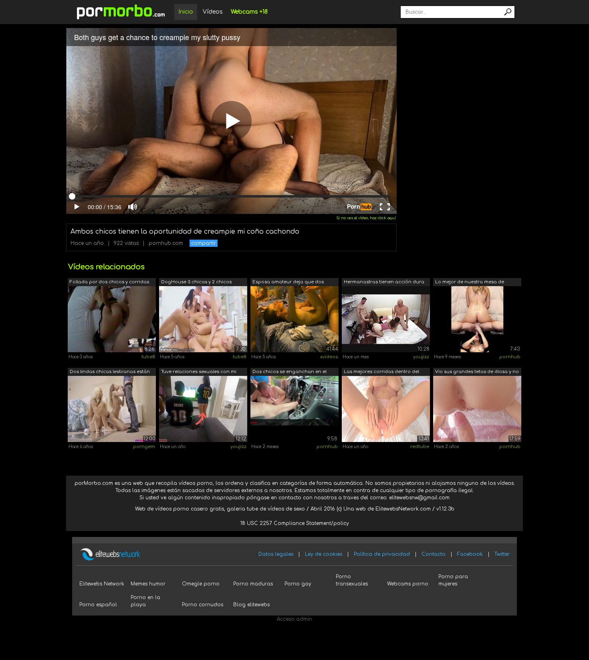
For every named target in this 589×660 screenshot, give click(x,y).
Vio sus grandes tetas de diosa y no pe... (477, 372)
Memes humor (148, 584)
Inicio (185, 12)
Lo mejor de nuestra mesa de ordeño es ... (469, 282)
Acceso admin (294, 619)
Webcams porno (407, 584)
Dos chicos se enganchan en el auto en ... (289, 372)
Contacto (434, 554)
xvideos (329, 356)
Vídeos (213, 12)
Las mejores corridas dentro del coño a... (381, 372)
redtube (419, 446)
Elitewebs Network (101, 584)
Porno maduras (253, 584)
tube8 (148, 356)
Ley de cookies (323, 554)
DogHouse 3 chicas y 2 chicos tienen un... (196, 282)
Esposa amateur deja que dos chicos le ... (288, 282)
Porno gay (297, 584)
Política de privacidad (382, 554)
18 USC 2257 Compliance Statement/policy (294, 523)
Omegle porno (201, 584)
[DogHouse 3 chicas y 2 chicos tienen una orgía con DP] (203, 319)
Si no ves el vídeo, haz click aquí (366, 218)
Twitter (502, 554)
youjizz (421, 356)
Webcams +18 (249, 12)
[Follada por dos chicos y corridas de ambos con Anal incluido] (112, 319)
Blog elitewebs (251, 605)
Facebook (470, 554)
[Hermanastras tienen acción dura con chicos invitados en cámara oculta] (386, 319)
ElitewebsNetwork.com (403, 509)
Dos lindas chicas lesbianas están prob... (110, 372)
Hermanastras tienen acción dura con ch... (384, 282)
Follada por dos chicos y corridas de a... (109, 282)
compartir (203, 243)
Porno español (98, 605)
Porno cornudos (202, 605)
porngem (144, 446)
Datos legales (275, 554)
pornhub (509, 356)
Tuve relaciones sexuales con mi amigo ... (198, 372)
